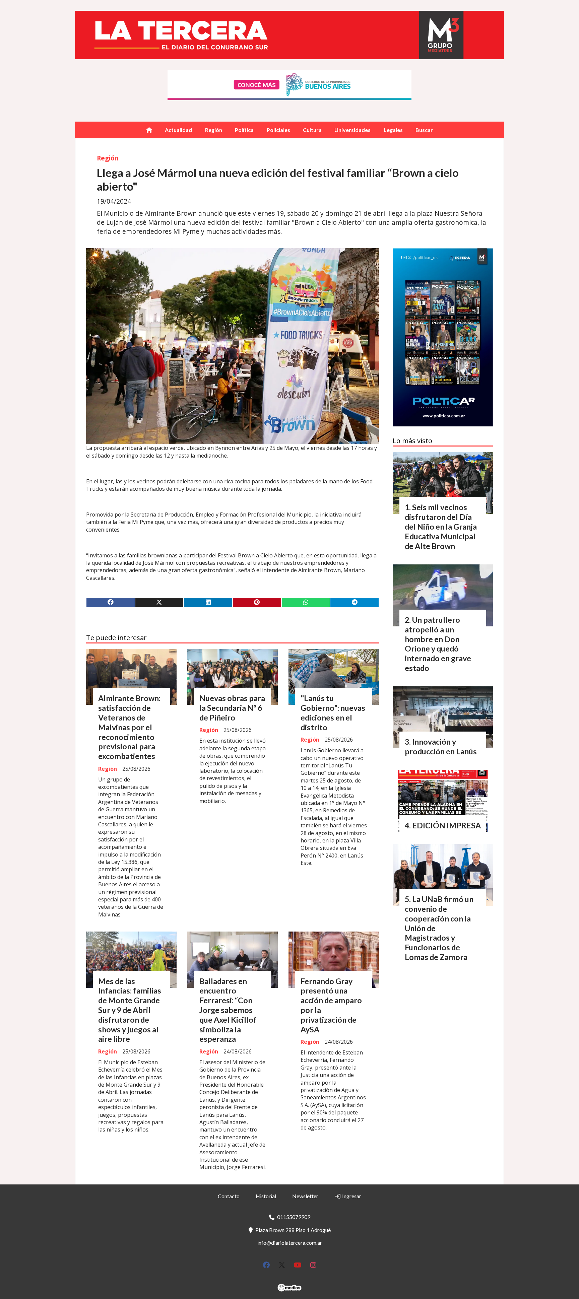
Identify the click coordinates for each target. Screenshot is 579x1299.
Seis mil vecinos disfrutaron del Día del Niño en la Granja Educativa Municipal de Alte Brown (441, 526)
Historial (266, 1196)
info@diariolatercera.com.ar (289, 1242)
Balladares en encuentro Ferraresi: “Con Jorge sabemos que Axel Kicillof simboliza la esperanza (228, 1010)
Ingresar (351, 1196)
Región (213, 130)
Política (244, 130)
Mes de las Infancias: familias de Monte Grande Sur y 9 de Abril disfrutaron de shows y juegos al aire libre (129, 1010)
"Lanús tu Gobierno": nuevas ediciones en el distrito (333, 712)
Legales (393, 130)
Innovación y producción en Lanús (441, 746)
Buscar (424, 130)
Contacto (229, 1196)
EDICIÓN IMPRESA (446, 825)
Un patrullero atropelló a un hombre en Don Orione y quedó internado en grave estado (438, 644)
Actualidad (178, 130)
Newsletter (305, 1196)
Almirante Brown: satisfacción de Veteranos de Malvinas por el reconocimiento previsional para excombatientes (129, 727)
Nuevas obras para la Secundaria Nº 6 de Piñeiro (232, 707)
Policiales (278, 130)
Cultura (312, 130)
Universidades (352, 130)
